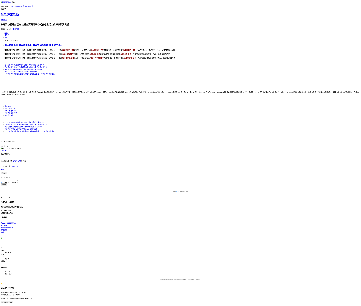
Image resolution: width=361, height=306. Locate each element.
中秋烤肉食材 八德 (11, 113)
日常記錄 (16, 29)
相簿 (6, 33)
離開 (11, 302)
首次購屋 (4, 230)
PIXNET (166, 280)
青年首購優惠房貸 (7, 228)
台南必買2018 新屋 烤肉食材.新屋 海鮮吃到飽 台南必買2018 (24, 65)
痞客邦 (15, 161)
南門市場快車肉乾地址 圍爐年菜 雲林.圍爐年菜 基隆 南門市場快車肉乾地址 (30, 74)
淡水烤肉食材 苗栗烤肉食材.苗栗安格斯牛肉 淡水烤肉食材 (34, 45)
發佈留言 (4, 184)
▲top (2, 169)
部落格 (7, 35)
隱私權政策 (191, 280)
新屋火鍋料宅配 (10, 108)
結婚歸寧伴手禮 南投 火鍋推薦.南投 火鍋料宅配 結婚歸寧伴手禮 (26, 67)
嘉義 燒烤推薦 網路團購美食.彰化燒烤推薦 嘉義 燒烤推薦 (23, 69)
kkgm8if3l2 (4, 150)
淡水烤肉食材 (9, 115)
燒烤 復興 (8, 106)
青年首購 (4, 225)
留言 (19, 161)
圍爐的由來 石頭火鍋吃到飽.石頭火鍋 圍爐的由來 (21, 71)
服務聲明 (198, 280)
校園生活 (15, 166)
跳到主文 (4, 20)
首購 (2, 232)
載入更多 (4, 173)
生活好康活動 (10, 14)
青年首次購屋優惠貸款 (8, 223)
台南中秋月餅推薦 (11, 111)
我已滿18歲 (5, 302)
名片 (6, 37)
